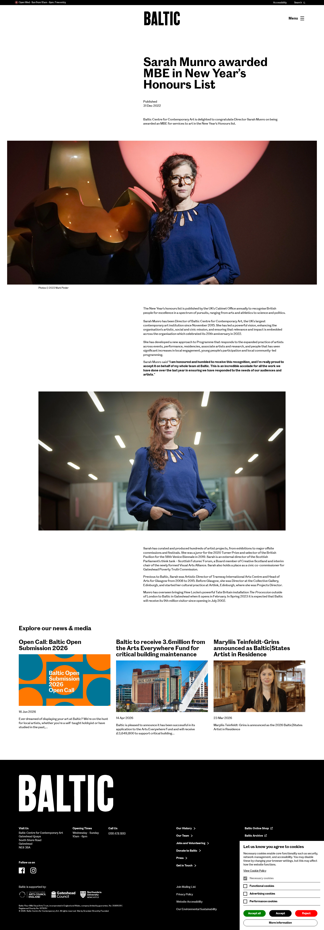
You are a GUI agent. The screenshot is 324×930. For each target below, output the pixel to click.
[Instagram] (33, 870)
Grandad (87, 911)
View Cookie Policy (254, 870)
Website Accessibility (189, 901)
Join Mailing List (186, 887)
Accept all (254, 913)
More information (280, 922)
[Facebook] (22, 870)
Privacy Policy (184, 894)
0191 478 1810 (117, 833)
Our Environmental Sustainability (196, 909)
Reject (306, 913)
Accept (280, 913)
